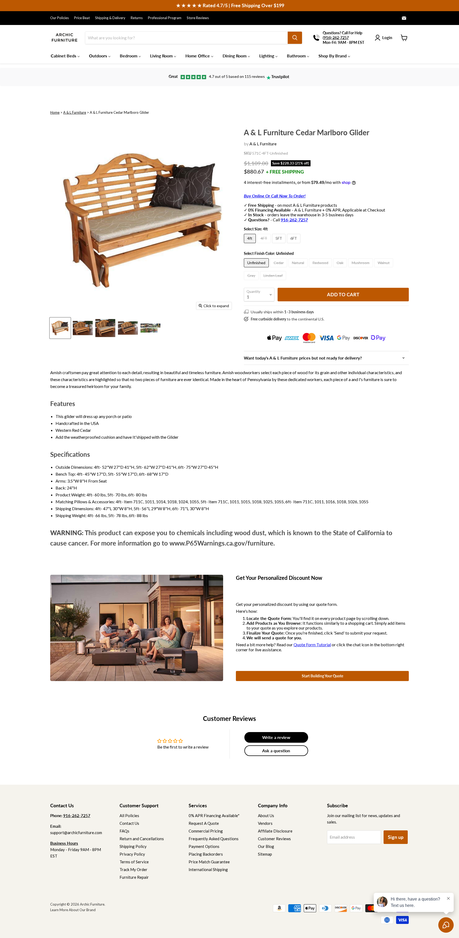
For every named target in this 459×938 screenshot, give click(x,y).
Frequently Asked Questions (214, 838)
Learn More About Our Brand (73, 910)
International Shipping (208, 869)
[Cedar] (279, 268)
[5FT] (279, 244)
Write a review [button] (276, 737)
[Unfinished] (257, 268)
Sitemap (265, 854)
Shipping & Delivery (110, 18)
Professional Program (164, 18)
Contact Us (129, 823)
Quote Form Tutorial (312, 644)
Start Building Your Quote (322, 676)
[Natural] (298, 268)
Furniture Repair (134, 877)
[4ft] (250, 244)
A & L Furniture (74, 112)
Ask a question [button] (276, 750)
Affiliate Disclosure (275, 831)
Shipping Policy (133, 846)
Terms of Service (134, 861)
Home (55, 112)
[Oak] (340, 268)
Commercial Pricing (206, 831)
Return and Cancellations (142, 838)
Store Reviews (198, 18)
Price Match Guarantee (209, 861)
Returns (137, 18)
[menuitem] (65, 55)
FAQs (124, 831)
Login (387, 37)
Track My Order (133, 869)
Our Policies (59, 18)
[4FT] (264, 244)
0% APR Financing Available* (214, 815)
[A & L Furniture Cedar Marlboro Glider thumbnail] (60, 328)
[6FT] (294, 244)
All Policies (129, 815)
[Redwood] (321, 268)
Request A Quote (204, 823)
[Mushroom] (361, 268)
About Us (266, 815)
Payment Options (204, 846)
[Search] (295, 38)
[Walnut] (384, 268)
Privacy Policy (132, 854)
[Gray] (252, 281)
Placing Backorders (206, 854)
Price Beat (82, 18)
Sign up (395, 837)
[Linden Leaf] (273, 281)
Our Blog (266, 846)
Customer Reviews (274, 838)
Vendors (265, 823)
